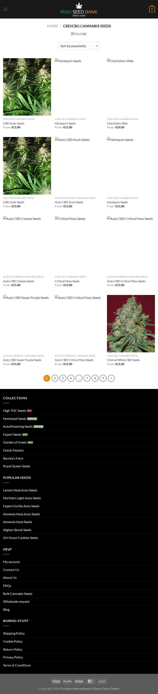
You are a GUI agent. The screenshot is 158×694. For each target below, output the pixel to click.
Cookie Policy (12, 641)
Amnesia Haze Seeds (17, 522)
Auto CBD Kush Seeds (69, 202)
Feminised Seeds (14, 418)
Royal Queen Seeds (16, 466)
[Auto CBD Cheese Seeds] (27, 244)
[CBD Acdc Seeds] (27, 87)
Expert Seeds (12, 434)
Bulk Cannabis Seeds (17, 593)
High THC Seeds (14, 410)
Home (52, 26)
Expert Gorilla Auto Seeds (21, 506)
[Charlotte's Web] (131, 87)
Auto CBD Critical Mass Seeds (126, 281)
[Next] (111, 378)
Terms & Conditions (17, 665)
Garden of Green (15, 442)
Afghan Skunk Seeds (17, 530)
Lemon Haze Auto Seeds (20, 490)
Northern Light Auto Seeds (22, 498)
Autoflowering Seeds (18, 426)
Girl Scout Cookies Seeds (20, 538)
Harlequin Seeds (65, 123)
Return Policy (12, 649)
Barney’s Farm (13, 458)
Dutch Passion (13, 450)
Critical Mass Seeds (67, 281)
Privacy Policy (13, 657)
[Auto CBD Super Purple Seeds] (27, 323)
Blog (6, 609)
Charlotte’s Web (117, 123)
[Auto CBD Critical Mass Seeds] (131, 244)
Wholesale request (16, 601)
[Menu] (5, 9)
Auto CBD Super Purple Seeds (22, 360)
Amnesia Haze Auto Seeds (21, 514)
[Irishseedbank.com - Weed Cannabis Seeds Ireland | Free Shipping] (79, 9)
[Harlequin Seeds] (79, 87)
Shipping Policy (14, 633)
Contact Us (11, 570)
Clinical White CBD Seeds (123, 360)
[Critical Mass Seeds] (79, 244)
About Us (10, 577)
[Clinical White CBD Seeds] (131, 323)
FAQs (7, 585)
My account (11, 562)
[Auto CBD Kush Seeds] (79, 165)
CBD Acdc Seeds (13, 123)
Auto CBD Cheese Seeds (18, 281)
